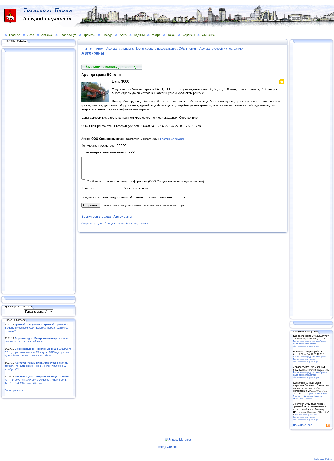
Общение (208, 35)
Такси (171, 35)
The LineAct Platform (323, 459)
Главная (14, 35)
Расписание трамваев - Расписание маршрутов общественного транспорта (306, 417)
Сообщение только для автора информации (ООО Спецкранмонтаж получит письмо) (145, 181)
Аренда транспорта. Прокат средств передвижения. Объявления (151, 48)
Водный (139, 35)
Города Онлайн (167, 447)
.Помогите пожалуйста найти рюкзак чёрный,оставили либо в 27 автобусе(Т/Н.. (36, 366)
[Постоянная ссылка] (172, 138)
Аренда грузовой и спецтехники (221, 48)
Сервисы (189, 35)
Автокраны (92, 53)
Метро (156, 35)
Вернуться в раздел (106, 216)
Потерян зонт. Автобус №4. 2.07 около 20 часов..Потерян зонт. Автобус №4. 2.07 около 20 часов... (37, 379)
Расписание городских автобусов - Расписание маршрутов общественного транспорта (310, 343)
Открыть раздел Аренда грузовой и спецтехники (114, 223)
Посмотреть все (14, 390)
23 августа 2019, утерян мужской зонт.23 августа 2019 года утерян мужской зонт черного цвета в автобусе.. (38, 352)
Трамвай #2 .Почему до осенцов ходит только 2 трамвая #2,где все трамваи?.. (37, 327)
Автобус (47, 35)
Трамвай (89, 35)
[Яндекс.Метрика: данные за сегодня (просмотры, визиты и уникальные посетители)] (178, 439)
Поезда (107, 35)
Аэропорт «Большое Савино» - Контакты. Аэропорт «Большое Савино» (310, 396)
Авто (30, 35)
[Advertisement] (39, 172)
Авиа (123, 35)
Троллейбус (68, 35)
